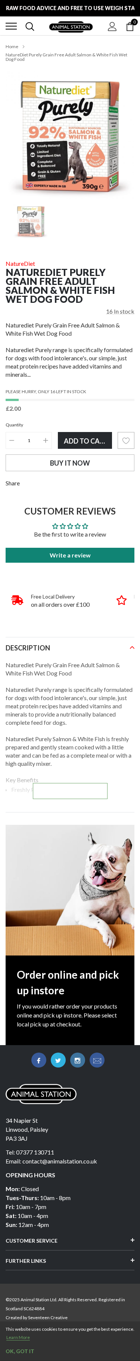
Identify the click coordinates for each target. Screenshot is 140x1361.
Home (12, 46)
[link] (31, 221)
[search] (29, 26)
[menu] (11, 26)
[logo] (71, 26)
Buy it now (70, 463)
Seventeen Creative (48, 1317)
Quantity (14, 425)
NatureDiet (20, 263)
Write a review (70, 555)
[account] (112, 25)
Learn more (18, 1337)
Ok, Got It (20, 1351)
